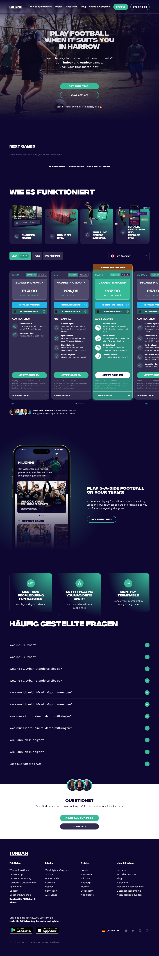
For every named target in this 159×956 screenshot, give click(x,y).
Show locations (79, 94)
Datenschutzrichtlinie (129, 890)
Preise (58, 6)
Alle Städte (87, 894)
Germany (50, 882)
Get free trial (79, 86)
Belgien (49, 886)
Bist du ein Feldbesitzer (130, 886)
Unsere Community (20, 878)
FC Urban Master (126, 874)
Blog (83, 6)
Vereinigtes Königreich (57, 870)
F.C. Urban (15, 863)
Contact (13, 890)
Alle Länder (51, 894)
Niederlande (52, 878)
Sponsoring (15, 886)
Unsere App (16, 874)
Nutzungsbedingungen (129, 894)
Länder (49, 863)
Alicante (85, 878)
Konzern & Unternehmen (23, 882)
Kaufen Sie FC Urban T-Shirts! (22, 901)
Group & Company (99, 6)
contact (79, 826)
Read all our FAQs (79, 817)
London (85, 870)
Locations (71, 6)
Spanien (49, 874)
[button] (129, 256)
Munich (85, 886)
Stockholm (87, 890)
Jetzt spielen (29, 375)
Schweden (51, 890)
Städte (85, 863)
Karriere (121, 870)
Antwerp (86, 882)
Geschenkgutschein (20, 894)
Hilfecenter (123, 882)
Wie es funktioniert (41, 6)
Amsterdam (87, 874)
